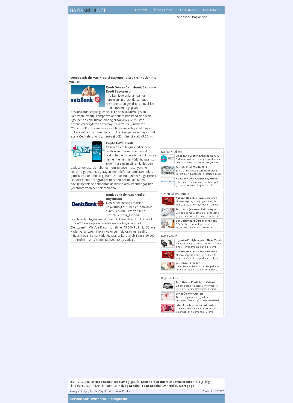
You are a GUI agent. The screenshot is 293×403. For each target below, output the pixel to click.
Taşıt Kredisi (188, 10)
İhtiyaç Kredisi (163, 10)
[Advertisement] (113, 44)
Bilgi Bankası (169, 278)
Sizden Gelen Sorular (175, 194)
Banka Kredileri (171, 152)
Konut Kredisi (212, 10)
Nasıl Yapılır (169, 236)
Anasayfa (141, 10)
